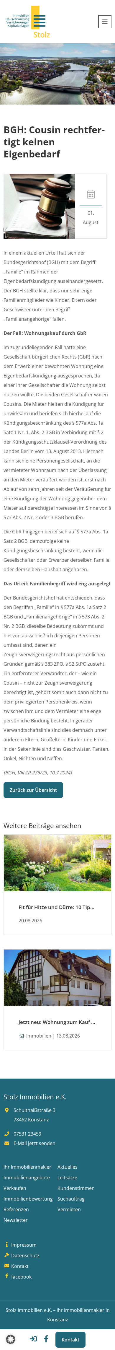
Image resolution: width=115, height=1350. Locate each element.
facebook (21, 1277)
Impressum (23, 1245)
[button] (10, 1339)
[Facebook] (46, 1340)
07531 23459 (26, 1134)
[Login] (33, 1340)
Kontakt (70, 1339)
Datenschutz (25, 1255)
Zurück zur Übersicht (33, 790)
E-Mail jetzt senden (33, 1143)
